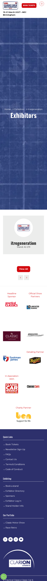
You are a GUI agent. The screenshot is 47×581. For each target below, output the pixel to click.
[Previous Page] (20, 277)
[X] (5, 539)
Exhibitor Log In (13, 501)
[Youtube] (21, 539)
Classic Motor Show (15, 523)
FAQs (8, 454)
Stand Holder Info (15, 506)
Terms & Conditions (15, 464)
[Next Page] (26, 277)
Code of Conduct (14, 469)
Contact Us (11, 459)
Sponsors (10, 496)
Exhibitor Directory (15, 491)
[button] (41, 3)
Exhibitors (19, 109)
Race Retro (11, 528)
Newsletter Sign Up (15, 449)
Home (8, 109)
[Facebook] (10, 539)
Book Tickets (12, 444)
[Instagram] (16, 539)
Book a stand (12, 486)
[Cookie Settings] (4, 577)
